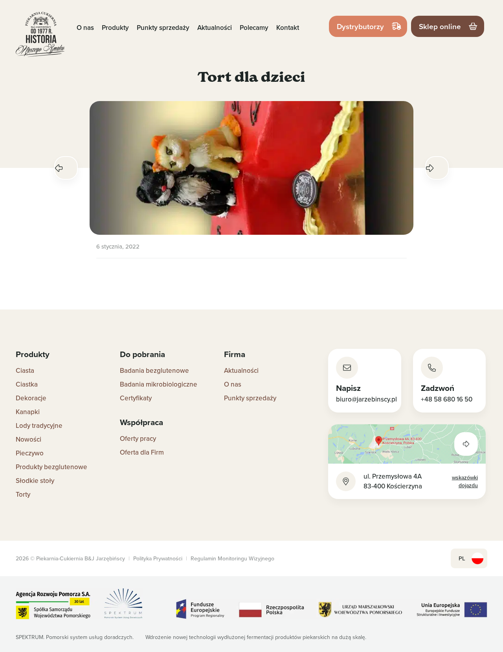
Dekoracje (31, 398)
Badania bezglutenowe (154, 370)
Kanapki (28, 411)
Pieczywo (30, 453)
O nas (85, 27)
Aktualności (214, 27)
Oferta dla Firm (142, 452)
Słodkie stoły (35, 480)
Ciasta (25, 370)
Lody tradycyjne (39, 425)
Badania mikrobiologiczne (158, 384)
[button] (66, 168)
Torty (23, 494)
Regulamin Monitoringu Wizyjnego (232, 558)
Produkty (115, 27)
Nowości (28, 439)
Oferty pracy (138, 438)
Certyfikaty (136, 398)
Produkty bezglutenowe (51, 467)
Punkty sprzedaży (163, 27)
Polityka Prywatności (157, 558)
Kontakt (287, 27)
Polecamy (254, 27)
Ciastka (27, 384)
